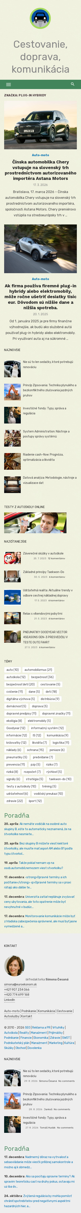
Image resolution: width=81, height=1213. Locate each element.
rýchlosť (54, 772)
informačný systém (47, 728)
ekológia (14, 721)
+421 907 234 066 (16, 989)
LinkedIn (9, 1000)
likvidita (39, 743)
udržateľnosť (17, 794)
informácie (16, 735)
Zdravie (55, 1038)
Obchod (21, 1048)
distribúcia (50, 699)
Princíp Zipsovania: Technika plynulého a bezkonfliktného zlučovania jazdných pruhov (49, 390)
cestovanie (50, 684)
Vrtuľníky (58, 1027)
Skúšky (9, 1048)
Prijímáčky (56, 1033)
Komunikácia (46, 1011)
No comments (66, 1081)
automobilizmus (38, 670)
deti (51, 692)
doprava (40, 706)
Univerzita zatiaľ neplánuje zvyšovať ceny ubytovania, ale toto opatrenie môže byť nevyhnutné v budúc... (39, 902)
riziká (12, 772)
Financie (26, 1038)
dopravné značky (56, 713)
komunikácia (57, 735)
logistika (61, 743)
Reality (24, 1033)
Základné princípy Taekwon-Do (43, 572)
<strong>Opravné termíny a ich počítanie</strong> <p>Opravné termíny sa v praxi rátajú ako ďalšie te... (37, 882)
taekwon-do (60, 779)
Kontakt (26, 1016)
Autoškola (11, 1033)
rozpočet (32, 772)
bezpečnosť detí (20, 684)
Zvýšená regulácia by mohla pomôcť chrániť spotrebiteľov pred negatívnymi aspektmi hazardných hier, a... (38, 1201)
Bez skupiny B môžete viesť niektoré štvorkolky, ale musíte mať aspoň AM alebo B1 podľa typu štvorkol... (38, 849)
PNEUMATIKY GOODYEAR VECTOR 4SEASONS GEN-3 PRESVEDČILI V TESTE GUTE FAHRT (45, 637)
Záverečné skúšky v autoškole (43, 553)
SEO (27, 1027)
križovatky (16, 743)
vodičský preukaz (48, 794)
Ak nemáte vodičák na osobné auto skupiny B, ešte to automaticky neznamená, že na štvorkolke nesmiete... (37, 829)
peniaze (57, 750)
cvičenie (14, 692)
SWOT (66, 1038)
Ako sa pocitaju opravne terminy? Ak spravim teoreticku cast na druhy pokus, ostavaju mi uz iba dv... (39, 1181)
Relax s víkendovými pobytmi (42, 613)
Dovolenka (35, 1048)
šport (35, 801)
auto (12, 670)
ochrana (35, 750)
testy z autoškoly (21, 786)
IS (37, 735)
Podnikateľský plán (16, 1043)
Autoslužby (11, 1016)
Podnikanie (29, 1011)
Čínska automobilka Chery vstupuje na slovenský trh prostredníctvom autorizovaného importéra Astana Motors (40, 170)
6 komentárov (57, 576)
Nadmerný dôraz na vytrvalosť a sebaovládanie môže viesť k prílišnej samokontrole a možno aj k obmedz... (38, 1162)
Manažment (39, 1033)
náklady (13, 750)
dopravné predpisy (21, 713)
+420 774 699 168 (16, 994)
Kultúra (69, 1043)
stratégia (34, 779)
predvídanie (43, 757)
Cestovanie (64, 1011)
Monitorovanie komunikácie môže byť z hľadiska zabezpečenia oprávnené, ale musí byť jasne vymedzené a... (40, 921)
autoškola (16, 677)
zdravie (14, 801)
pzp (35, 764)
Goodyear (15, 728)
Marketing (56, 1043)
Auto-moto (40, 155)
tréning (49, 786)
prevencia (15, 764)
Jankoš (48, 1109)
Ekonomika (41, 1038)
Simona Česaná (48, 1081)
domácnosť (16, 706)
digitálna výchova (20, 699)
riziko (52, 764)
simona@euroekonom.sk (20, 984)
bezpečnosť (42, 677)
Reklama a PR (41, 1027)
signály (13, 779)
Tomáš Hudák (47, 1127)
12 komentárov (56, 558)
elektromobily (39, 721)
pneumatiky (16, 757)
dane (34, 692)
